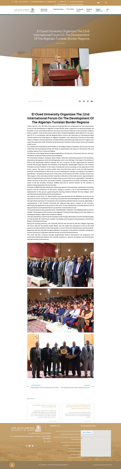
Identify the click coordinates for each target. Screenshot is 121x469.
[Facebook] (26, 446)
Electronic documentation (74, 448)
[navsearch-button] (106, 3)
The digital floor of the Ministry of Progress (71, 442)
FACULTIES (70, 9)
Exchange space (80, 10)
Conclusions (109, 464)
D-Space (16, 1)
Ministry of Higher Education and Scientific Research (68, 431)
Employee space (52, 1)
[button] (80, 101)
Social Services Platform (77, 4)
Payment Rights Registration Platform (72, 445)
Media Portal (63, 1)
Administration (58, 9)
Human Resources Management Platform (71, 434)
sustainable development (37, 1)
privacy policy (103, 464)
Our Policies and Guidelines (76, 1)
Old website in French (75, 454)
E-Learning (25, 1)
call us (107, 10)
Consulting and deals (62, 4)
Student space (89, 10)
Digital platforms (99, 10)
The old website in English (74, 457)
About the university (43, 10)
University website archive (74, 451)
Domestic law (96, 464)
